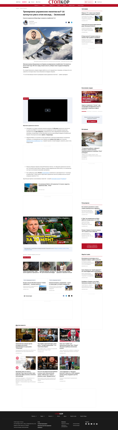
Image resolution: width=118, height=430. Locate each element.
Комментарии (29, 296)
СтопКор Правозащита (42, 423)
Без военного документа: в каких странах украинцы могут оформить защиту (91, 208)
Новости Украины (23, 8)
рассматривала (45, 173)
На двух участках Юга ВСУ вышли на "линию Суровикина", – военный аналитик (34, 283)
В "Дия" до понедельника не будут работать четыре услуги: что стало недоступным (90, 220)
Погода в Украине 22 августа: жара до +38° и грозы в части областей (91, 230)
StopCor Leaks (71, 5)
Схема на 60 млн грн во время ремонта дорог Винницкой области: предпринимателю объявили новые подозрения (91, 27)
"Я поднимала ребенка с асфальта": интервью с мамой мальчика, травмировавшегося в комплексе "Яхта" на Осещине (92, 150)
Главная (17, 8)
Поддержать (89, 2)
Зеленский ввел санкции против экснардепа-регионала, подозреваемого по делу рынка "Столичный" (24, 346)
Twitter (67, 248)
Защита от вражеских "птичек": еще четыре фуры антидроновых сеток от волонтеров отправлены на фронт (91, 106)
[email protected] (25, 427)
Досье (64, 5)
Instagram (26, 249)
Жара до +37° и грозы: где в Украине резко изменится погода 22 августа (91, 13)
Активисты (40, 427)
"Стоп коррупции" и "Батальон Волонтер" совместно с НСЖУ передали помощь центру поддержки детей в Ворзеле (70, 374)
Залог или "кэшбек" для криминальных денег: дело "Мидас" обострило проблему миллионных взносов (69, 346)
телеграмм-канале (55, 179)
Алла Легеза (31, 21)
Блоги (59, 5)
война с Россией (27, 257)
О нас (39, 422)
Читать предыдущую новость (29, 280)
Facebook (63, 179)
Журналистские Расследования (44, 425)
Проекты (36, 5)
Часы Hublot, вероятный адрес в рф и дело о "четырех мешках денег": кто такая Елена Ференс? (47, 345)
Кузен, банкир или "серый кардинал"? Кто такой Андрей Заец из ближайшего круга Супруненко (91, 271)
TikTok (30, 249)
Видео (44, 5)
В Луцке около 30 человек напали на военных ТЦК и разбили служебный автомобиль (91, 37)
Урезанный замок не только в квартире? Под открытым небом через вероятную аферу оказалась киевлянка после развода (26, 374)
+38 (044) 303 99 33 (92, 247)
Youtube (64, 248)
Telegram (56, 248)
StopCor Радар (81, 5)
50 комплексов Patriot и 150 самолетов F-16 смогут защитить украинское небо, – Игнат (54, 184)
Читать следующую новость (55, 280)
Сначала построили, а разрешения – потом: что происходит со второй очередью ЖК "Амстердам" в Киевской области (60, 284)
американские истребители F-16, (34, 141)
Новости (51, 5)
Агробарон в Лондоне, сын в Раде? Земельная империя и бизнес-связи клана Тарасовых (91, 283)
